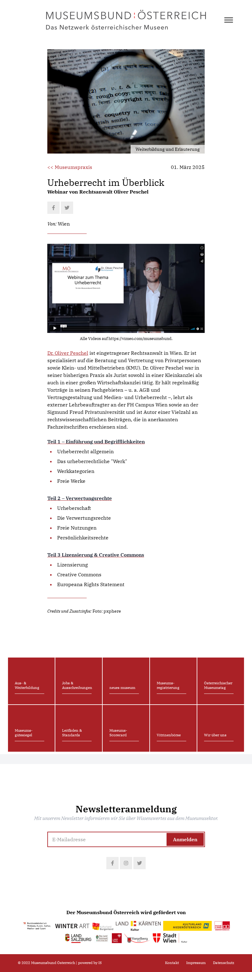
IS (100, 962)
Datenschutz (223, 962)
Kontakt (172, 962)
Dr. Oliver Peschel (67, 353)
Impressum (196, 962)
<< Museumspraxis (69, 167)
